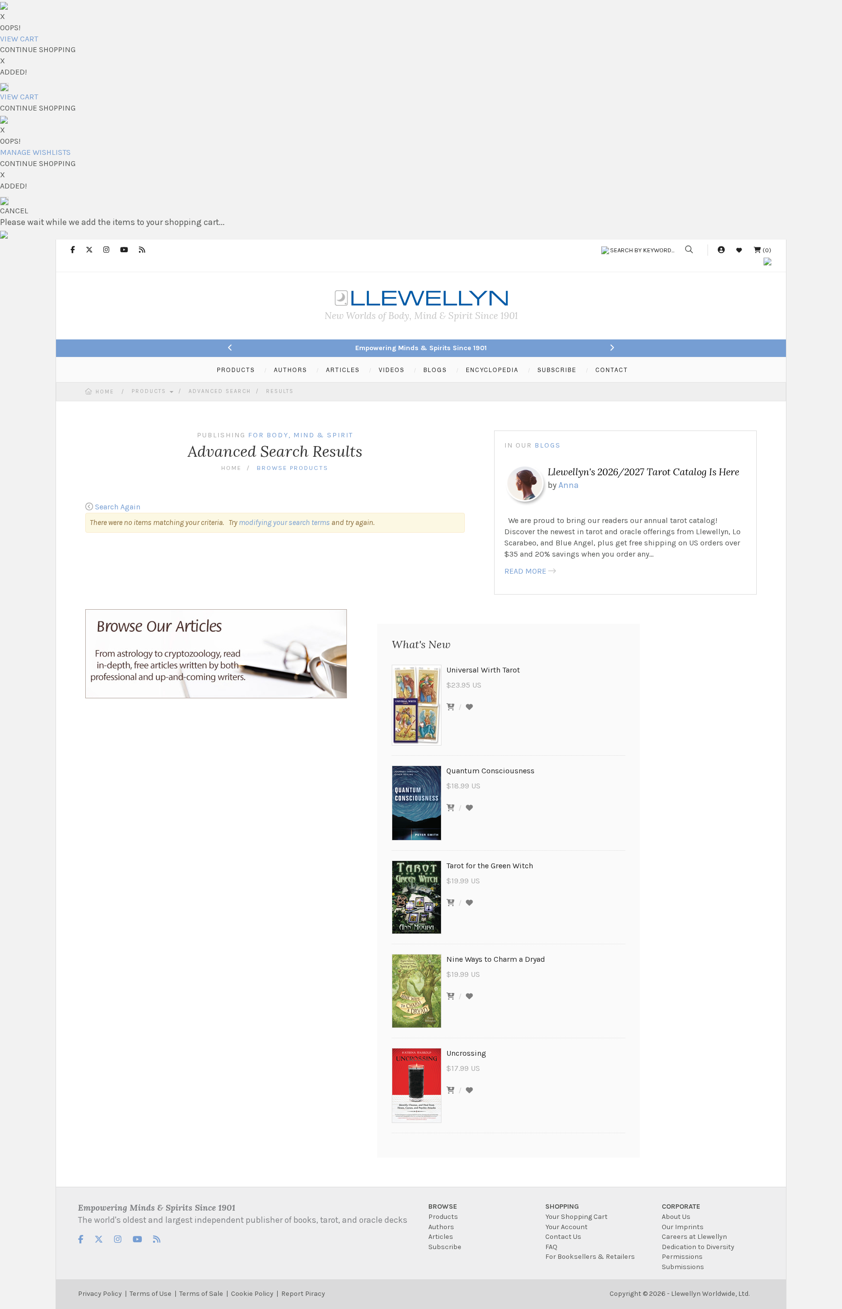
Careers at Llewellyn (694, 1237)
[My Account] (721, 250)
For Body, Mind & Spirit (300, 435)
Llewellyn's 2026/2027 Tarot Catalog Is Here (643, 472)
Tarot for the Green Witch (489, 865)
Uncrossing (466, 1053)
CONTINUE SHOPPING (38, 49)
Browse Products (292, 467)
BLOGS (435, 370)
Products (150, 391)
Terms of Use (151, 1294)
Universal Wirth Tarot (483, 669)
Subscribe (444, 1247)
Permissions (682, 1257)
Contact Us (563, 1237)
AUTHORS (290, 370)
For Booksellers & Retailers (590, 1257)
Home (104, 392)
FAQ (551, 1247)
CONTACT (611, 370)
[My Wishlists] (739, 250)
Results (280, 391)
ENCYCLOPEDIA (492, 370)
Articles (440, 1237)
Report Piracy (303, 1294)
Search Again (117, 506)
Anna (568, 485)
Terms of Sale (201, 1294)
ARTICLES (343, 370)
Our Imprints (683, 1227)
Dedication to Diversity (698, 1247)
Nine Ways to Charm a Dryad (495, 959)
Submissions (683, 1267)
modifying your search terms (284, 522)
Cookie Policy (252, 1294)
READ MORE (525, 571)
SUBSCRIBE (556, 370)
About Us (676, 1217)
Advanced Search (220, 391)
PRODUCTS (236, 370)
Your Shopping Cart (576, 1217)
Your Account (566, 1227)
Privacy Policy (100, 1294)
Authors (441, 1227)
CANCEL (14, 210)
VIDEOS (391, 370)
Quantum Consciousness (490, 770)
